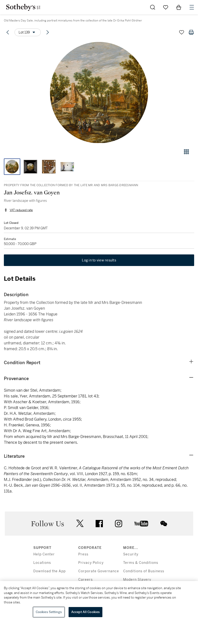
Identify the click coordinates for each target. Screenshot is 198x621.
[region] (99, 601)
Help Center (44, 554)
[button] (99, 92)
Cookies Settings (49, 612)
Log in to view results (99, 260)
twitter (80, 523)
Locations (42, 563)
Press (83, 554)
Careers (85, 580)
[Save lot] (181, 32)
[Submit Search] (152, 7)
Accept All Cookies (85, 612)
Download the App (49, 571)
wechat (163, 523)
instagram (118, 523)
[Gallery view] (186, 152)
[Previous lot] (8, 32)
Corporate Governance (98, 571)
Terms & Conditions (140, 563)
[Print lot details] (191, 32)
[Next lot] (47, 32)
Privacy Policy (91, 563)
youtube (141, 523)
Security (130, 554)
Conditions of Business (143, 571)
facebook (99, 523)
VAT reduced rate (21, 210)
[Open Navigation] (191, 7)
